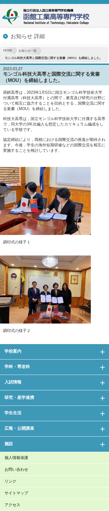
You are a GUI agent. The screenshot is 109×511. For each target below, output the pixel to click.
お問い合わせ (16, 469)
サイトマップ (16, 493)
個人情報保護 (16, 457)
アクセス (12, 505)
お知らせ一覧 (27, 50)
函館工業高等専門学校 (48, 17)
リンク (10, 481)
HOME (7, 50)
